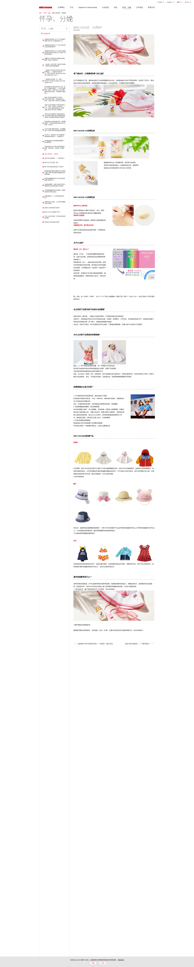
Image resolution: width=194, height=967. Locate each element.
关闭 (102, 963)
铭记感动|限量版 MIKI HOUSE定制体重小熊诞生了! (54, 179)
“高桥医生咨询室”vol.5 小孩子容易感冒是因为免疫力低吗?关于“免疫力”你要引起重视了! (55, 52)
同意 (93, 963)
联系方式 (151, 7)
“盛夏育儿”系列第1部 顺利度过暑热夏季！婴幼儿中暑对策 (54, 59)
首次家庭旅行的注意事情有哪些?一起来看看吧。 (54, 141)
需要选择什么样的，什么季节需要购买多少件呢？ (54, 202)
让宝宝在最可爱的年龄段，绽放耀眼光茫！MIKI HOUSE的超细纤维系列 (54, 129)
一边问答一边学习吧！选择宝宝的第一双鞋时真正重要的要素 (54, 65)
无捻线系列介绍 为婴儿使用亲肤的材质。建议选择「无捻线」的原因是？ (54, 148)
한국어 (187, 2)
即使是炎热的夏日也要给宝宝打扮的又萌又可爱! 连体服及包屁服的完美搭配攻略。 (54, 172)
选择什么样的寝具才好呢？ (52, 207)
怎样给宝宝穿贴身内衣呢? (52, 222)
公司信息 (139, 7)
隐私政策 (121, 960)
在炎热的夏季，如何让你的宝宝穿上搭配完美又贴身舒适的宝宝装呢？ (54, 185)
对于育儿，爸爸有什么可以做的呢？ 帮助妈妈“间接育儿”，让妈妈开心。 (54, 135)
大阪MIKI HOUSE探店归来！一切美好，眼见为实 (95, 644)
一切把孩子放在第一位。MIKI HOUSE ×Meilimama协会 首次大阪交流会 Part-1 (54, 80)
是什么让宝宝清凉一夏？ (51, 162)
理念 (115, 7)
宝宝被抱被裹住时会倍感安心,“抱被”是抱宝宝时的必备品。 (54, 191)
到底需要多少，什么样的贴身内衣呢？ (54, 196)
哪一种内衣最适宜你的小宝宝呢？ (54, 166)
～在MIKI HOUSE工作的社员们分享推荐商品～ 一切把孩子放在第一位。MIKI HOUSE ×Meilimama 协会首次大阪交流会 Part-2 (55, 72)
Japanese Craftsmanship (87, 7)
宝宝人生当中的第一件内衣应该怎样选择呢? (54, 217)
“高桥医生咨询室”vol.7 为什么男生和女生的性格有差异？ (55, 45)
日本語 (160, 2)
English (169, 2)
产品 (71, 7)
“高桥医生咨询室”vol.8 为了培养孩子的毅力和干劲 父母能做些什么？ (55, 40)
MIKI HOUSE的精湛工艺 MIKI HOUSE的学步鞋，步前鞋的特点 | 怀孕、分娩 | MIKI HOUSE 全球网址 (55, 99)
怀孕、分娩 (126, 7)
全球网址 (61, 7)
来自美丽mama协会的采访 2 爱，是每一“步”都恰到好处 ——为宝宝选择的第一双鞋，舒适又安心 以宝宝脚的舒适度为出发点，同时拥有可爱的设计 (54, 90)
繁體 (178, 2)
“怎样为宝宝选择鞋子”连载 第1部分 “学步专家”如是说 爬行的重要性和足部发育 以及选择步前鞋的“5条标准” (54, 115)
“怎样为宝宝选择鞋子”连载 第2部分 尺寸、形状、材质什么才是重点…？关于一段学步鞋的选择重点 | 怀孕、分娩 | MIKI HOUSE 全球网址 (55, 107)
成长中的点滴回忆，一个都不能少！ (138, 644)
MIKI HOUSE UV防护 (51, 154)
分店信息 (105, 7)
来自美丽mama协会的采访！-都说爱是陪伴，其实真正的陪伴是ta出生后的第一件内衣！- (55, 123)
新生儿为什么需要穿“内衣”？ (52, 212)
